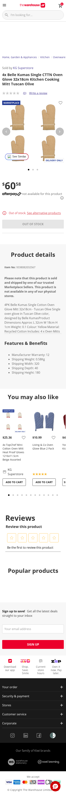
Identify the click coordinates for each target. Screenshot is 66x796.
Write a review (38, 93)
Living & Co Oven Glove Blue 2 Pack (43, 446)
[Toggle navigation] (4, 5)
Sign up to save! (13, 611)
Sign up (33, 644)
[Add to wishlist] (60, 103)
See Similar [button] (19, 156)
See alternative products (44, 213)
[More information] (61, 198)
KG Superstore (23, 68)
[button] (11, 537)
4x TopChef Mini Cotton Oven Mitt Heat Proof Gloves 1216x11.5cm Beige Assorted (13, 452)
